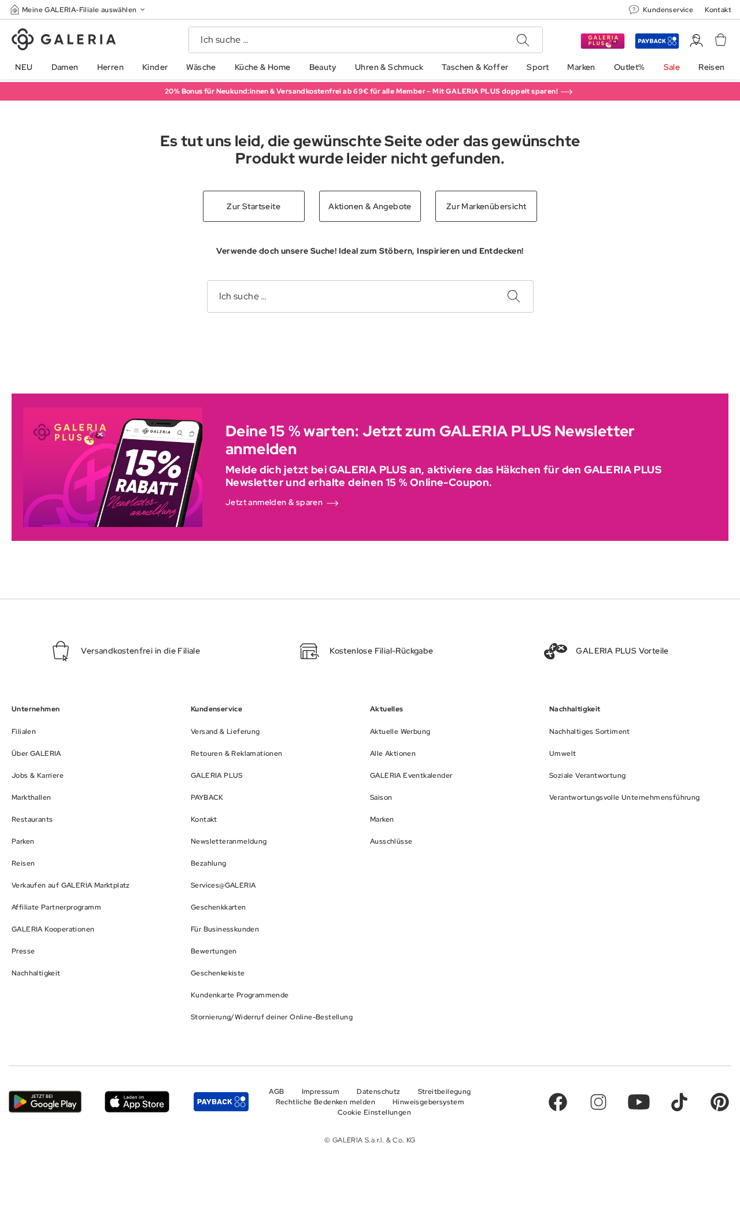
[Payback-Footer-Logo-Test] (221, 1102)
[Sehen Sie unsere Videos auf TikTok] (679, 1102)
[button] (79, 9)
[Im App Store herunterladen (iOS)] (137, 1102)
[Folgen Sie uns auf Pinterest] (719, 1102)
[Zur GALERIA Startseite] (64, 41)
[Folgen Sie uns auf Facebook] (557, 1102)
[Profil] (696, 41)
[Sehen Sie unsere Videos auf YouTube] (638, 1102)
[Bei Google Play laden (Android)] (45, 1102)
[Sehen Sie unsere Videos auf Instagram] (598, 1102)
